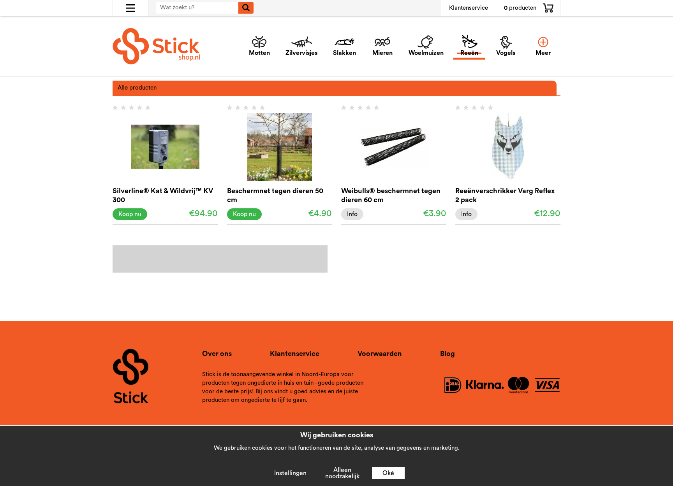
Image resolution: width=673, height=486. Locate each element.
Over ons (217, 353)
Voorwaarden (380, 353)
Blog (447, 353)
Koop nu (129, 214)
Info (352, 214)
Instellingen (290, 473)
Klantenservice (468, 8)
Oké (388, 473)
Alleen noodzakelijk (342, 473)
